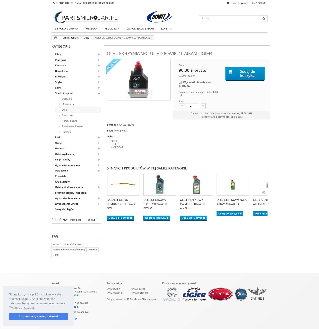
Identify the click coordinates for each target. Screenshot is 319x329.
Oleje (64, 109)
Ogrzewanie (61, 170)
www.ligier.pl (138, 289)
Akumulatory (62, 181)
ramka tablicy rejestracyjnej (69, 249)
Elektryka (60, 76)
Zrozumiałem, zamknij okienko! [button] (38, 316)
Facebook (135, 299)
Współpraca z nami (140, 28)
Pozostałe (67, 115)
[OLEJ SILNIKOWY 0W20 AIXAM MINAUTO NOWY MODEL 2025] (233, 184)
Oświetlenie (61, 71)
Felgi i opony (62, 159)
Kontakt (167, 28)
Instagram (150, 299)
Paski (58, 137)
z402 (56, 255)
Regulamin (111, 28)
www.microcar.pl (140, 292)
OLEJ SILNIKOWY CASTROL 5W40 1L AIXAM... (155, 204)
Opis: (110, 136)
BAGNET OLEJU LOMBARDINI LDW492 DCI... (121, 204)
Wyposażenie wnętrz (66, 203)
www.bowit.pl (114, 289)
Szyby (58, 82)
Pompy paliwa (69, 121)
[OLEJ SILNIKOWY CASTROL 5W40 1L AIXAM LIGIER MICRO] (159, 184)
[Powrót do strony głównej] (55, 38)
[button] (37, 308)
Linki (58, 87)
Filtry (58, 54)
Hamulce (60, 148)
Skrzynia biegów (64, 209)
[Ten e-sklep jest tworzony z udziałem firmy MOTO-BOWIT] (159, 17)
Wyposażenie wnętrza (67, 165)
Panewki (66, 132)
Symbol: (111, 124)
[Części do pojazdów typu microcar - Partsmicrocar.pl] (86, 17)
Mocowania (67, 104)
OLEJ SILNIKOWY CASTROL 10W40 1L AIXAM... (193, 204)
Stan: (110, 130)
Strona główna (66, 28)
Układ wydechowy (65, 154)
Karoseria (60, 65)
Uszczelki (66, 98)
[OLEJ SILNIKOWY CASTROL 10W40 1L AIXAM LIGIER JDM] (196, 184)
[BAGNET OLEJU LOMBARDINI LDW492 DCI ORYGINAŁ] (123, 184)
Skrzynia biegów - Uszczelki (71, 192)
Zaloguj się (258, 3)
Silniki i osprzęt (64, 93)
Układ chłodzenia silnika (69, 187)
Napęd (58, 143)
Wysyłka (91, 28)
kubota (93, 249)
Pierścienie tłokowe (72, 126)
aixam (56, 244)
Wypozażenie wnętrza (67, 198)
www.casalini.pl (115, 292)
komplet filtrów (73, 244)
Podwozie (60, 60)
